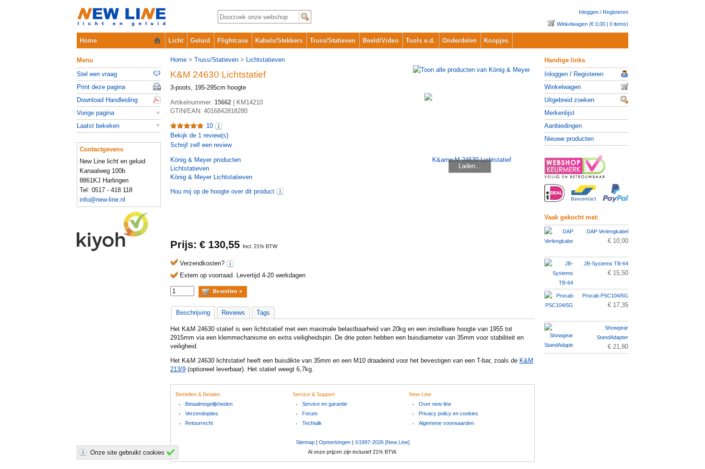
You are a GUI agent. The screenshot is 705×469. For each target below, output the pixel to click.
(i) (280, 191)
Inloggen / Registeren (603, 12)
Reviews (233, 312)
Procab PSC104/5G (605, 295)
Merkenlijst (559, 112)
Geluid (200, 40)
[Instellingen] (84, 452)
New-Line (139, 17)
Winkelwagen (562, 87)
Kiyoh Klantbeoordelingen (119, 231)
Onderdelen (459, 40)
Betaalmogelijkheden (209, 404)
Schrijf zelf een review (201, 145)
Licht (175, 40)
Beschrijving (193, 312)
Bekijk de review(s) (199, 135)
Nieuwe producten (569, 138)
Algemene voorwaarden (446, 423)
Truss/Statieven (332, 40)
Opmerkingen (335, 442)
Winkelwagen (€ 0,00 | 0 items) (592, 24)
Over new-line (435, 404)
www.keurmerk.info (586, 169)
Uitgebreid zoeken (569, 99)
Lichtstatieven (265, 59)
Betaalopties (586, 198)
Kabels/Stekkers (279, 40)
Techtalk (312, 423)
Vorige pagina (95, 112)
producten (205, 159)
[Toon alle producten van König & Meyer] (471, 69)
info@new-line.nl (102, 199)
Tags (263, 312)
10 (209, 125)
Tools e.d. (420, 40)
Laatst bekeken (98, 125)
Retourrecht (199, 423)
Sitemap (305, 442)
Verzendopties (201, 413)
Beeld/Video (381, 40)
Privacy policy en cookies (448, 413)
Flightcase (232, 40)
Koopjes (496, 40)
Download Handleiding (107, 99)
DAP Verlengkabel (607, 231)
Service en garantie (324, 404)
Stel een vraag (97, 74)
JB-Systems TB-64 (606, 263)
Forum (309, 413)
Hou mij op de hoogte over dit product (222, 191)
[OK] (172, 452)
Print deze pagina (101, 87)
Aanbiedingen (563, 125)
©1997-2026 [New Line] (382, 442)
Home (88, 40)
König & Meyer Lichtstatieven (211, 177)
